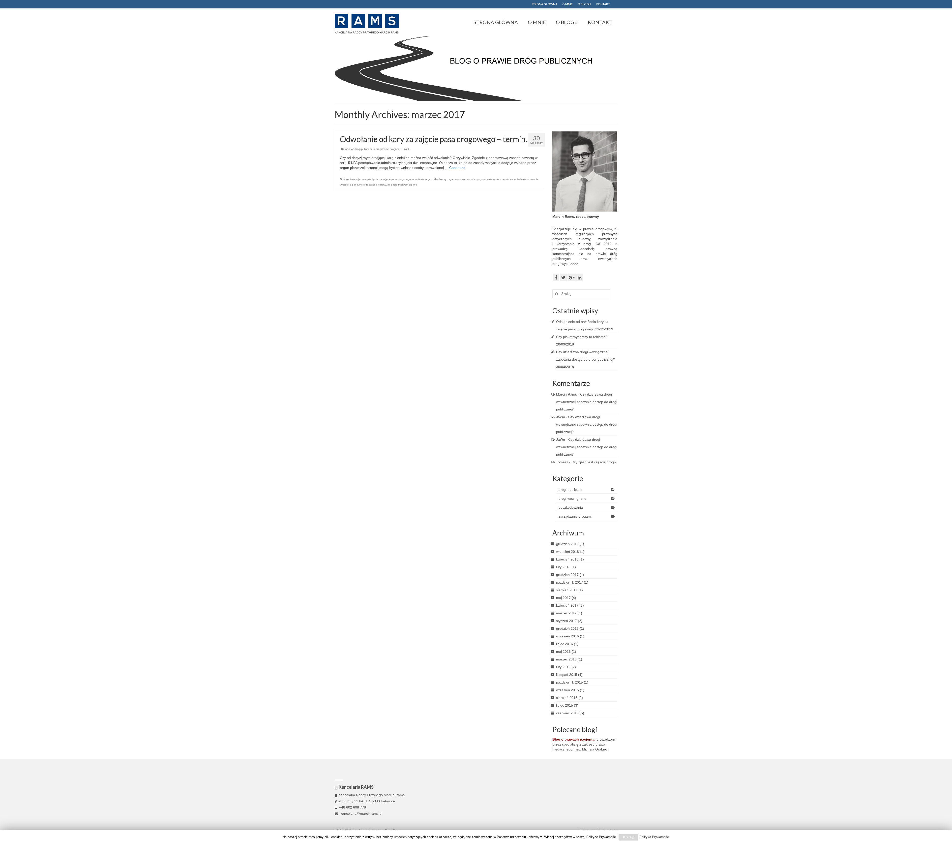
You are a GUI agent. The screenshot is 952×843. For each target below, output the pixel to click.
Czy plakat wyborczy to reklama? (582, 337)
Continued (457, 168)
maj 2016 (563, 652)
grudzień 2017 (567, 575)
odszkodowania (571, 507)
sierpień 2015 (566, 698)
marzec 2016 (566, 659)
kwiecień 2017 (567, 605)
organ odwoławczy (435, 179)
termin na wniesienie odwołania (520, 179)
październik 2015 (569, 682)
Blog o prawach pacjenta (573, 739)
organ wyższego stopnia (462, 179)
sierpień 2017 (566, 590)
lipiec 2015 (564, 705)
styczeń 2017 (566, 621)
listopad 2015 (566, 675)
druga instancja (351, 179)
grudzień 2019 (567, 544)
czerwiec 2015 (567, 713)
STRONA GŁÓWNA (544, 4)
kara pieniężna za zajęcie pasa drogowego (386, 179)
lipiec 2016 (564, 644)
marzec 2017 (566, 613)
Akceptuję (628, 837)
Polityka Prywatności (654, 837)
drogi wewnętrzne (572, 498)
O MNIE (567, 4)
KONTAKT (603, 4)
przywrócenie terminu (489, 179)
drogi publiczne (364, 149)
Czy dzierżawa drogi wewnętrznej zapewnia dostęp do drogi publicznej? (586, 401)
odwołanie (418, 179)
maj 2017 (563, 598)
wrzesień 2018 (567, 552)
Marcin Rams (566, 394)
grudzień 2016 (567, 628)
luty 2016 (563, 667)
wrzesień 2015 (567, 690)
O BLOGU (584, 4)
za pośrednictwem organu (402, 184)
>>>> (574, 264)
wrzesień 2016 (567, 636)
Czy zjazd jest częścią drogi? (594, 462)
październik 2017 (569, 582)
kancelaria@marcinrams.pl (360, 813)
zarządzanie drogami (386, 149)
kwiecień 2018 (567, 559)
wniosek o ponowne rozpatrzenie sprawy (363, 184)
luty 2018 (563, 567)
